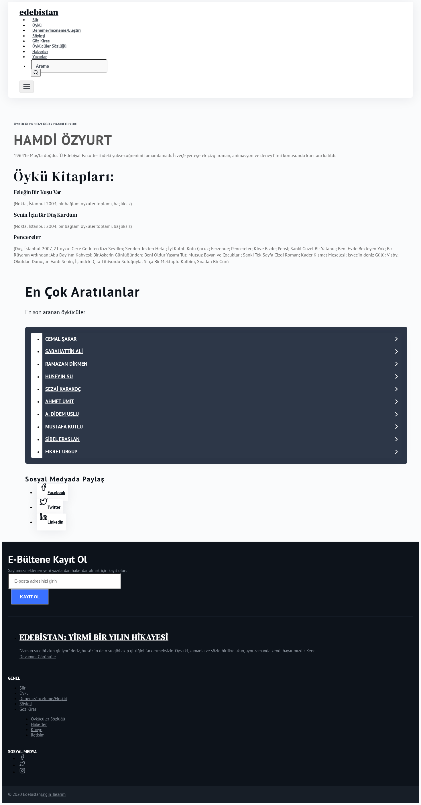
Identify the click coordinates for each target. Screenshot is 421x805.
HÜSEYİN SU (59, 376)
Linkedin (55, 522)
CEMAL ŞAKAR (61, 339)
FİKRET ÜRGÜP (61, 451)
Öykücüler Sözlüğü (48, 719)
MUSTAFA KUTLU (64, 426)
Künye (36, 729)
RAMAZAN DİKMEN (66, 364)
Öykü (24, 693)
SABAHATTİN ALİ (64, 351)
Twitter (54, 507)
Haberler (39, 724)
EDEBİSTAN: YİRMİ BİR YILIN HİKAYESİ (93, 637)
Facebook (56, 492)
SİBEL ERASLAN (62, 439)
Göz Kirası (28, 709)
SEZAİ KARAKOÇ (63, 389)
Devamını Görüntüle (37, 656)
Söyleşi (25, 703)
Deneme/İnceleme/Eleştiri (56, 30)
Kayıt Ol (30, 596)
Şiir (22, 688)
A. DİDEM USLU (62, 414)
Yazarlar (39, 56)
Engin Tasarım (53, 794)
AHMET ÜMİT (59, 401)
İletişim (37, 735)
